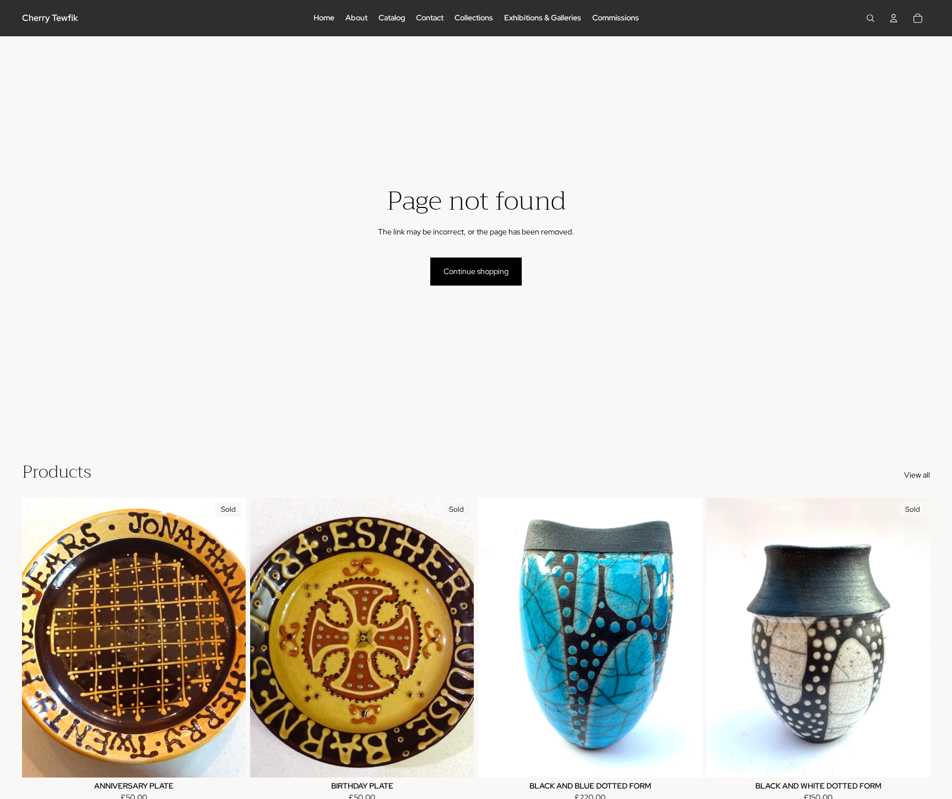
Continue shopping (476, 271)
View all (917, 475)
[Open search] (870, 18)
